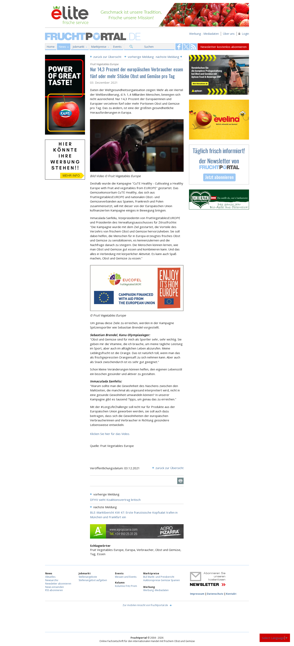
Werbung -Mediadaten (156, 590)
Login (245, 34)
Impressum (197, 593)
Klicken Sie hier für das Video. (110, 434)
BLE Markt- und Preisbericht (158, 577)
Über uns (229, 34)
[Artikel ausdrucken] (180, 481)
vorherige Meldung (141, 57)
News (62, 47)
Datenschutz (215, 593)
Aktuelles (50, 577)
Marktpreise (98, 47)
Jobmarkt (78, 47)
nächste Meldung (167, 57)
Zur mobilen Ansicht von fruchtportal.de (145, 605)
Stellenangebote (88, 577)
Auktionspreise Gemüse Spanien (161, 580)
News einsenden (54, 587)
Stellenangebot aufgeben (93, 580)
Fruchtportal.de (93, 36)
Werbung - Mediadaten (204, 34)
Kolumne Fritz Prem (126, 586)
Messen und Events (125, 577)
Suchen (149, 47)
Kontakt (231, 593)
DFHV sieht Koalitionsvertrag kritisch (115, 500)
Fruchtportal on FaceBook (178, 46)
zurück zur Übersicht (107, 57)
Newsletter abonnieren (58, 583)
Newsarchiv (51, 580)
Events (117, 47)
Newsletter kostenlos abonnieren (223, 47)
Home (51, 47)
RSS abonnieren (54, 590)
